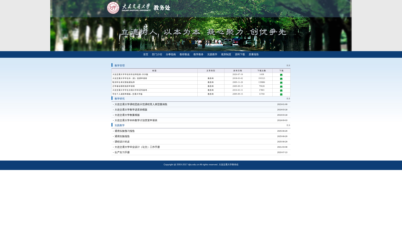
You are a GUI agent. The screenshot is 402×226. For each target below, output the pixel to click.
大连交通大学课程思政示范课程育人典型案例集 (141, 104)
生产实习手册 (122, 152)
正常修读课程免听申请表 (123, 86)
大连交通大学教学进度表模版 (131, 109)
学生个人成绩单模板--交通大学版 (127, 94)
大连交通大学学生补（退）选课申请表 (129, 78)
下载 (281, 94)
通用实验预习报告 (125, 131)
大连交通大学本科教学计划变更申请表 (136, 120)
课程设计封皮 (122, 141)
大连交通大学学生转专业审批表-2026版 (130, 74)
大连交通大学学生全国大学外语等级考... (130, 90)
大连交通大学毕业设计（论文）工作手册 (137, 147)
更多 (288, 65)
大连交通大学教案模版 (127, 115)
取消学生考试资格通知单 (123, 82)
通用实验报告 (122, 136)
